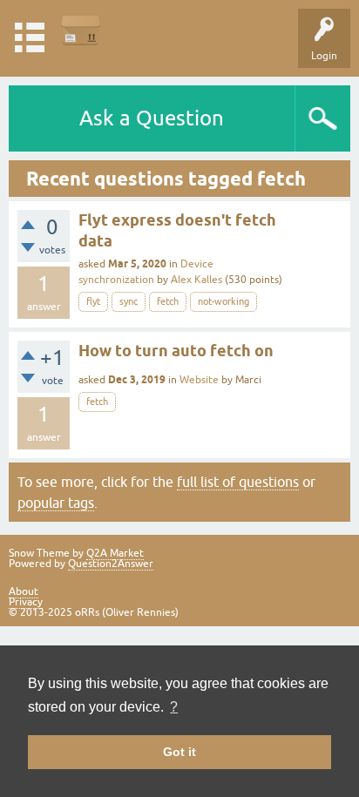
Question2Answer (110, 563)
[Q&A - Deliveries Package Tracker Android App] (80, 30)
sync (128, 301)
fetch (168, 301)
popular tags (55, 502)
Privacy (26, 602)
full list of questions (238, 482)
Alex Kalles (196, 280)
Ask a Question (151, 118)
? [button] (174, 706)
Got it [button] (179, 752)
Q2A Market (115, 553)
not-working (223, 301)
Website (199, 380)
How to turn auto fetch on (176, 350)
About (23, 591)
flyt (93, 301)
